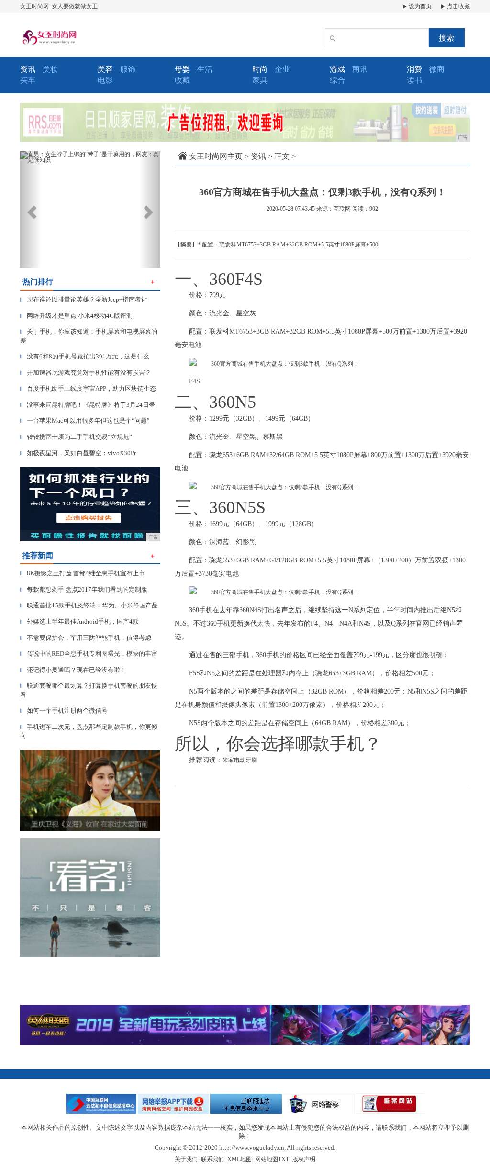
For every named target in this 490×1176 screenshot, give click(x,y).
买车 (27, 80)
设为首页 (419, 6)
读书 (414, 80)
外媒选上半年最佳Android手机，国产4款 (79, 621)
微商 (437, 69)
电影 (105, 80)
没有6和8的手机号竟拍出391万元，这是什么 (84, 356)
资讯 (258, 156)
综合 (337, 80)
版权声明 (303, 1159)
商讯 (360, 69)
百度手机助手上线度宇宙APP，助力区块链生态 (88, 388)
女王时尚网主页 (216, 156)
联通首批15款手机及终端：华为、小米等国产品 (89, 605)
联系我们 (212, 1159)
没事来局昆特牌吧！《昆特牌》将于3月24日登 (87, 404)
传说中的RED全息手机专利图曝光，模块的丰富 (88, 653)
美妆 (50, 69)
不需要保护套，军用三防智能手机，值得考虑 (85, 637)
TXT (283, 1159)
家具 (259, 80)
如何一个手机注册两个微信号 (64, 710)
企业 (282, 69)
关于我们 (186, 1159)
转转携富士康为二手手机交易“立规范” (76, 436)
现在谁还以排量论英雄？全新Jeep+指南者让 (83, 299)
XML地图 (239, 1159)
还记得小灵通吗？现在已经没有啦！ (73, 669)
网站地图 (266, 1159)
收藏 (182, 80)
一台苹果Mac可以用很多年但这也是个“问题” (85, 420)
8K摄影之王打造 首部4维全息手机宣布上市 (82, 573)
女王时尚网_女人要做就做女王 (59, 6)
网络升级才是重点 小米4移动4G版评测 (76, 315)
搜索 (446, 38)
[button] (30, 209)
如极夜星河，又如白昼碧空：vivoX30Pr (78, 453)
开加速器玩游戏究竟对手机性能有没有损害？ (85, 372)
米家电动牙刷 (240, 760)
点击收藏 (457, 6)
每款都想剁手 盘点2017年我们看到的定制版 (83, 589)
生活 (204, 69)
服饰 (127, 69)
